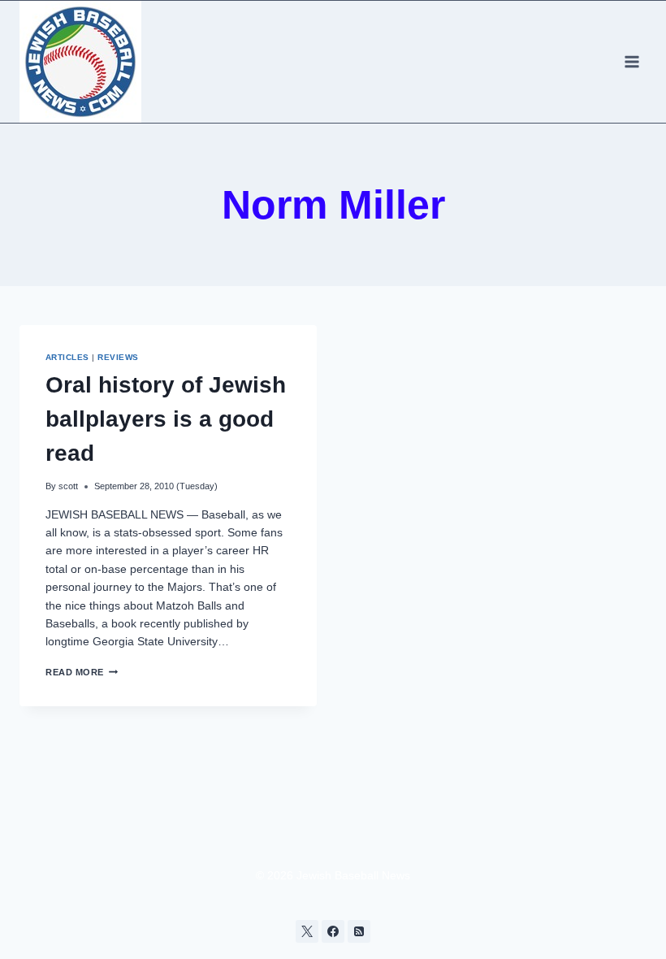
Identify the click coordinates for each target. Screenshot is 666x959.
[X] (307, 931)
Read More (81, 672)
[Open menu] (631, 61)
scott (68, 486)
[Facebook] (333, 931)
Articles (67, 357)
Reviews (117, 357)
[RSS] (359, 931)
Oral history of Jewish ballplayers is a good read (165, 419)
